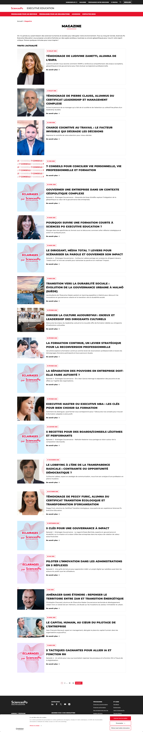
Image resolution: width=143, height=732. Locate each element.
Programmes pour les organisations (54, 14)
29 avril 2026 (51, 184)
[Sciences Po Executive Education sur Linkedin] (52, 704)
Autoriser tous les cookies (120, 718)
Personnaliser (119, 723)
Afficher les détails (34, 725)
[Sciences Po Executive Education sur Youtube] (65, 704)
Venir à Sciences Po (118, 710)
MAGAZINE (82, 2)
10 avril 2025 (51, 617)
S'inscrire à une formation (100, 704)
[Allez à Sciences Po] (24, 703)
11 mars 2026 (51, 278)
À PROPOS (114, 2)
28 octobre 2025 (52, 491)
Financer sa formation (99, 707)
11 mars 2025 (51, 645)
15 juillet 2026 (52, 51)
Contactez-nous (89, 14)
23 (69, 683)
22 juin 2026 (51, 122)
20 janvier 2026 (52, 426)
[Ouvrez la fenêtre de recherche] (120, 2)
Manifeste (116, 704)
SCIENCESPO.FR (71, 2)
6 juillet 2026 (51, 90)
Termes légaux (117, 713)
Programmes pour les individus (24, 14)
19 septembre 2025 (53, 523)
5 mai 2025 (50, 589)
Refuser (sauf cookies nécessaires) (120, 728)
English (127, 2)
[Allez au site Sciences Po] (17, 8)
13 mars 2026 (51, 245)
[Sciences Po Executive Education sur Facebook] (56, 704)
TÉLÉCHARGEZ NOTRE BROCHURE (98, 2)
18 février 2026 (52, 310)
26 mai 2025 (50, 556)
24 (73, 683)
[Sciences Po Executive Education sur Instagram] (69, 704)
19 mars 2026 (51, 217)
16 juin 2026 (51, 161)
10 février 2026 (52, 399)
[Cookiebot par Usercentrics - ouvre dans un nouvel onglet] (19, 729)
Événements (117, 707)
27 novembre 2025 (53, 460)
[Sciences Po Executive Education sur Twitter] (61, 704)
